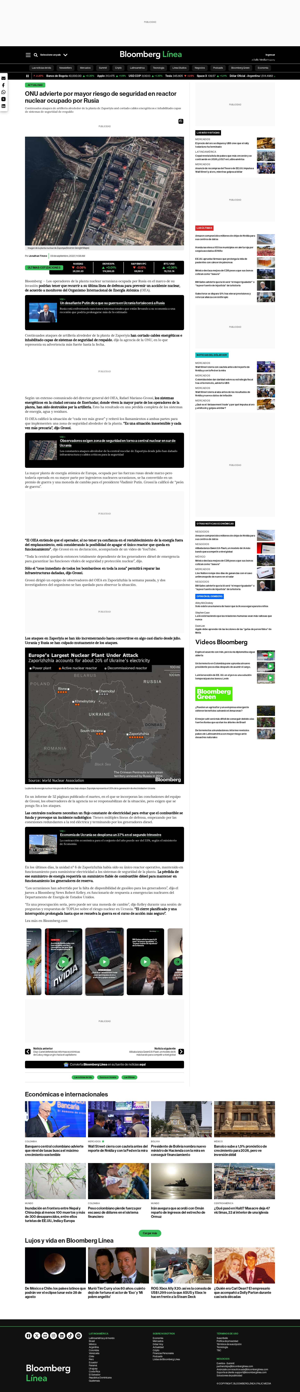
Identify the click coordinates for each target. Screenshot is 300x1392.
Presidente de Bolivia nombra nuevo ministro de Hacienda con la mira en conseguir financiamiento (178, 1150)
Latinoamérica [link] (137, 67)
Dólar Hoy (158, 1344)
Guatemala (94, 1380)
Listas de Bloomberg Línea (166, 1359)
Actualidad (35, 85)
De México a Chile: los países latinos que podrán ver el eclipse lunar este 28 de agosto (55, 1292)
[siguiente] (181, 1051)
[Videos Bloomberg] (235, 642)
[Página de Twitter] (36, 1335)
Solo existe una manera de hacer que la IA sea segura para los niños (231, 606)
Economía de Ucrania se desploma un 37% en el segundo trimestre (110, 835)
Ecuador (93, 1362)
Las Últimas (129, 1077)
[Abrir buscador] (36, 55)
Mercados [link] (85, 67)
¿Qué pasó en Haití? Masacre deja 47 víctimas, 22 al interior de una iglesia (242, 1210)
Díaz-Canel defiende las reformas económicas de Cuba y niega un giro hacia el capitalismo (56, 1053)
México (93, 1344)
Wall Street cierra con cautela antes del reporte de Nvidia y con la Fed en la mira (118, 1148)
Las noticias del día (83, 1077)
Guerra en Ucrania (108, 1077)
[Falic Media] (254, 60)
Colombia (94, 1350)
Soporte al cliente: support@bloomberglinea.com (241, 1372)
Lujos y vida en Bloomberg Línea (69, 1240)
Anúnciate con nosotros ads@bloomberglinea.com (242, 1369)
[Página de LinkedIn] (61, 1335)
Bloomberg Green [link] (240, 67)
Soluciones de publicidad (229, 1375)
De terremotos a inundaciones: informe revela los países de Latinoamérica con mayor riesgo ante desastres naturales (222, 734)
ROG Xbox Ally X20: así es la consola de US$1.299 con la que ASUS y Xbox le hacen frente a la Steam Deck (181, 1292)
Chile (91, 1356)
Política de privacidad (227, 1341)
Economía (158, 1338)
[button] (180, 121)
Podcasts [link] (218, 67)
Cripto (156, 1350)
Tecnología (222, 1347)
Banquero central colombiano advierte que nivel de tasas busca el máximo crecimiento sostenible (54, 1150)
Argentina (94, 1347)
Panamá (93, 1365)
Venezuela (94, 1353)
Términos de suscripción (229, 1344)
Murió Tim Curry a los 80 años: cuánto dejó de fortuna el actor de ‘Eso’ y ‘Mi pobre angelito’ (116, 1292)
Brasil (92, 1341)
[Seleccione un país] (65, 55)
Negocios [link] (200, 67)
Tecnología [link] (158, 67)
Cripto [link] (118, 67)
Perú (91, 1359)
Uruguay (93, 1368)
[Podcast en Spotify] (78, 1335)
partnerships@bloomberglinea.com (235, 1366)
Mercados (158, 1341)
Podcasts (157, 1356)
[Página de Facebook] (28, 1335)
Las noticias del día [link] (41, 67)
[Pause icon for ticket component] (27, 76)
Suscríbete (222, 1338)
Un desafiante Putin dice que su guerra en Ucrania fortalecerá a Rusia (112, 303)
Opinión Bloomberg (209, 596)
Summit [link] (103, 67)
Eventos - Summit (225, 1363)
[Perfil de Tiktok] (70, 1335)
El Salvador (95, 1374)
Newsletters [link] (65, 67)
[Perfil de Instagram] (53, 1335)
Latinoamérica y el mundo (102, 1338)
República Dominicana (100, 1377)
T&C (219, 1350)
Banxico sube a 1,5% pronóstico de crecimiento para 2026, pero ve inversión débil (240, 1150)
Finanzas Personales (163, 1353)
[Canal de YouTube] (45, 1335)
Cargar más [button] (150, 1233)
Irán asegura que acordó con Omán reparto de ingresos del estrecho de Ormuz (178, 1212)
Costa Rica (94, 1371)
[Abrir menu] (28, 55)
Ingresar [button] (270, 54)
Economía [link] (263, 67)
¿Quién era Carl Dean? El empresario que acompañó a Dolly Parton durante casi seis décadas (242, 1292)
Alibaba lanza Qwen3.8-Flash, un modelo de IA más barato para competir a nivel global (152, 1053)
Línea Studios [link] (179, 67)
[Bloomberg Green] (235, 693)
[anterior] (28, 1051)
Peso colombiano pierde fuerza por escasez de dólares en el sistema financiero (114, 1212)
